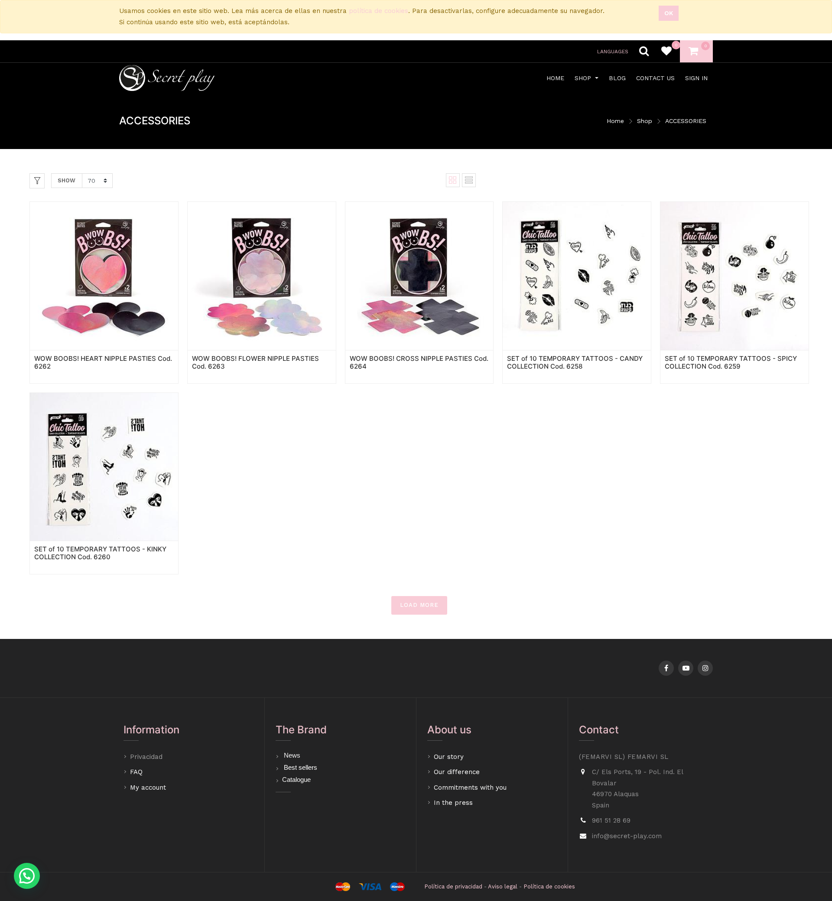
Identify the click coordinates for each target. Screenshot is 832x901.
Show (66, 180)
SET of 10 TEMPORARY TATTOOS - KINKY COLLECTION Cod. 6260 (100, 553)
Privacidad (147, 757)
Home (615, 120)
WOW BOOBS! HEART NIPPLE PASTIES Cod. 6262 (103, 362)
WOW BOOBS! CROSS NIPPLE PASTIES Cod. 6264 (419, 362)
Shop (644, 120)
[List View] (469, 180)
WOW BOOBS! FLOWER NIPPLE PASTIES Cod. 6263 (255, 362)
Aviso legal (502, 886)
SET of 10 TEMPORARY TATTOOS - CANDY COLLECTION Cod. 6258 (575, 362)
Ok (668, 13)
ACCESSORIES (685, 120)
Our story (449, 757)
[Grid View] (453, 180)
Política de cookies (549, 886)
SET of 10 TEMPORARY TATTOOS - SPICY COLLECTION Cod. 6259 (731, 362)
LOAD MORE (419, 605)
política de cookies (378, 11)
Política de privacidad (453, 886)
